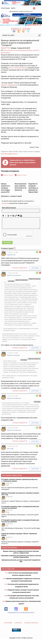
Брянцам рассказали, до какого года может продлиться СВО (21, 560)
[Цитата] (18, 215)
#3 (17, 396)
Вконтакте (6, 609)
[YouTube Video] (21, 215)
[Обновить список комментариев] (14, 248)
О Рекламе (8, 623)
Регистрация (5, 8)
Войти (13, 8)
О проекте (18, 623)
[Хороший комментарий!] (37, 252)
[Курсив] (6, 215)
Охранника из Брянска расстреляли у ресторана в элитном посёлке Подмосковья (21, 556)
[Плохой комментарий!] (40, 252)
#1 (17, 446)
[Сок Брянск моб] (21, 19)
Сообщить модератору (20, 268)
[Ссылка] (16, 215)
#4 (17, 353)
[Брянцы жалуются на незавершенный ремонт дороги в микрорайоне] (21, 51)
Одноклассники (26, 609)
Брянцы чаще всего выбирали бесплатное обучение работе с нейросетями (21, 552)
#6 (17, 252)
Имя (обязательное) (9, 208)
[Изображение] (13, 215)
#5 (17, 273)
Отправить (7, 242)
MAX (16, 609)
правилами (5, 203)
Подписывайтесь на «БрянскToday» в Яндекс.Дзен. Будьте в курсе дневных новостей (22, 162)
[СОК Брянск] (21, 2)
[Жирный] (3, 215)
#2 (17, 428)
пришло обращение (9, 85)
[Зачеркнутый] (11, 215)
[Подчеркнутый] (8, 215)
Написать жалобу (31, 623)
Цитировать (35, 268)
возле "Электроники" (17, 68)
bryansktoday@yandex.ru (9, 154)
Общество (5, 48)
